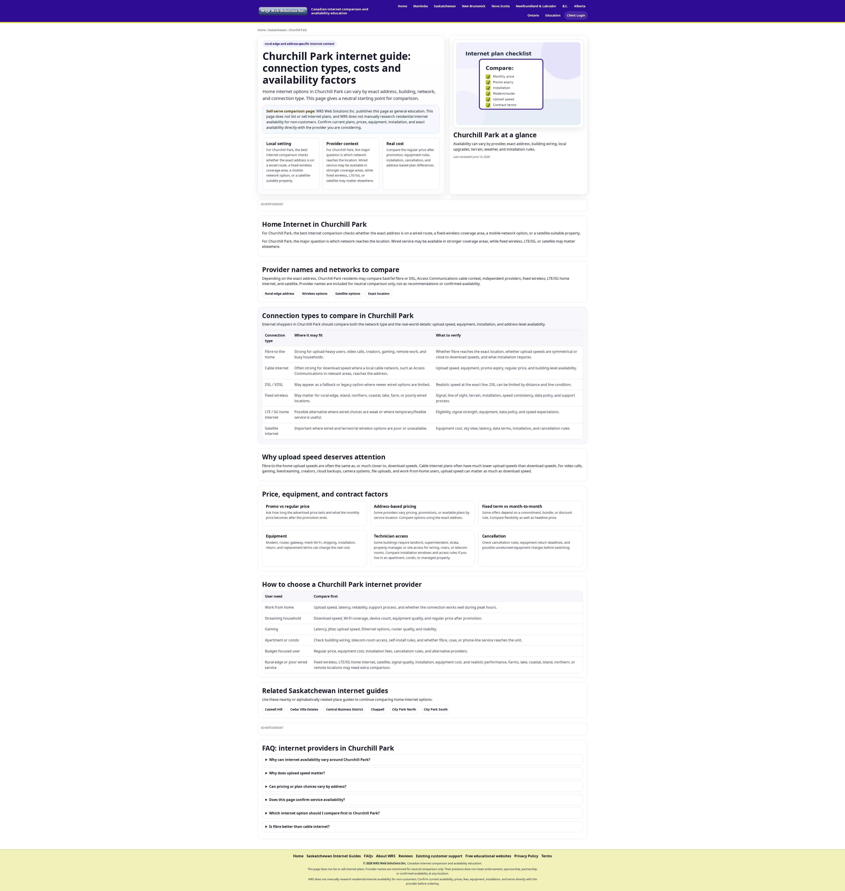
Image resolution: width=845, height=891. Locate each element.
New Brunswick (473, 6)
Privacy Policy (526, 856)
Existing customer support (439, 856)
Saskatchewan (445, 6)
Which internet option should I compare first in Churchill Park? (324, 813)
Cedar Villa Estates (304, 709)
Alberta (579, 6)
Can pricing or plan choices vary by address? (307, 786)
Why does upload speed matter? (297, 773)
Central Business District (344, 709)
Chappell (377, 709)
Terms (546, 856)
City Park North (404, 709)
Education (552, 15)
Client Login (576, 15)
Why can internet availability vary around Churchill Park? (319, 759)
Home (402, 6)
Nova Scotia (501, 6)
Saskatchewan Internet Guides (334, 856)
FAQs (368, 856)
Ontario (533, 15)
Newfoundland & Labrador (536, 6)
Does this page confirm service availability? (307, 799)
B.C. (565, 6)
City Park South (436, 709)
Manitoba (420, 6)
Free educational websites (488, 856)
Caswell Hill (273, 709)
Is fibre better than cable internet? (299, 826)
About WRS (385, 856)
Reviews (406, 856)
